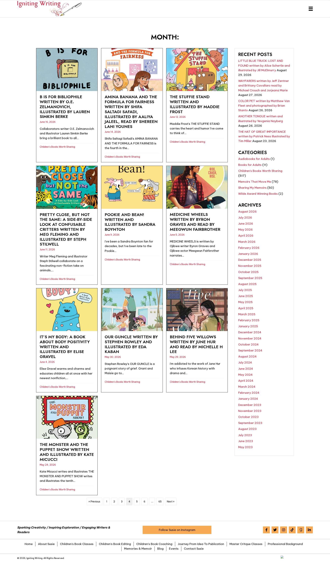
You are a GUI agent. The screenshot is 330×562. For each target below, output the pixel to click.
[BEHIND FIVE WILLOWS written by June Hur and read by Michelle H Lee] (197, 340)
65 (160, 501)
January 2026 (248, 254)
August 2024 (247, 356)
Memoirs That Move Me (254, 182)
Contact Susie (194, 548)
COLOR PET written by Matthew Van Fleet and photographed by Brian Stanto (264, 105)
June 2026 (245, 223)
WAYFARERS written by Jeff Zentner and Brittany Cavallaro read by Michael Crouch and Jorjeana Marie (263, 85)
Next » (170, 501)
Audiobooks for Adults (254, 159)
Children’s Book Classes (77, 544)
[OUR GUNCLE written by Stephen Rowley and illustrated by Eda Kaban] (131, 340)
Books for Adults (250, 165)
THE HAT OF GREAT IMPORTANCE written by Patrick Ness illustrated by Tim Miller (264, 136)
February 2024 (248, 393)
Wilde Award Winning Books (258, 194)
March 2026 (246, 242)
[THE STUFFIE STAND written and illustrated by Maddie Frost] (197, 105)
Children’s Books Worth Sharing (57, 146)
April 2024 (245, 381)
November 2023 (249, 411)
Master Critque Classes (245, 544)
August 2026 (247, 211)
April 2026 (245, 235)
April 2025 (245, 308)
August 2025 (247, 284)
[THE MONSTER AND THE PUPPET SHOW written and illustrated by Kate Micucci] (66, 445)
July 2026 (245, 217)
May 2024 (245, 375)
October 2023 (248, 417)
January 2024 (248, 399)
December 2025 (249, 260)
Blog (160, 548)
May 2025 (245, 302)
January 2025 (248, 326)
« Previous (94, 501)
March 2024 (246, 387)
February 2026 (248, 248)
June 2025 (245, 296)
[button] (177, 530)
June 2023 (245, 441)
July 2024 (245, 362)
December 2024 (249, 332)
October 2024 (248, 344)
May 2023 (245, 447)
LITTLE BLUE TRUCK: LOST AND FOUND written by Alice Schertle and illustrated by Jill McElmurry (264, 65)
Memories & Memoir (138, 548)
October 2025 (248, 272)
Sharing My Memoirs (252, 188)
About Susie (46, 544)
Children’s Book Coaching (154, 544)
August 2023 (247, 429)
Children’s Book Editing (115, 544)
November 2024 (249, 338)
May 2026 (245, 229)
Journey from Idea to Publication (201, 544)
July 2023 (245, 435)
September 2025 (250, 278)
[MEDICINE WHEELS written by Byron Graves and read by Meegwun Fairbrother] (197, 225)
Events (174, 548)
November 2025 (249, 266)
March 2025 (246, 314)
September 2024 (250, 350)
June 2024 (245, 369)
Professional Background (285, 544)
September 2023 (250, 423)
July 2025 (245, 290)
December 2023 (249, 405)
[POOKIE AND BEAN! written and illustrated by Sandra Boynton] (131, 225)
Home (29, 544)
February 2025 (248, 320)
